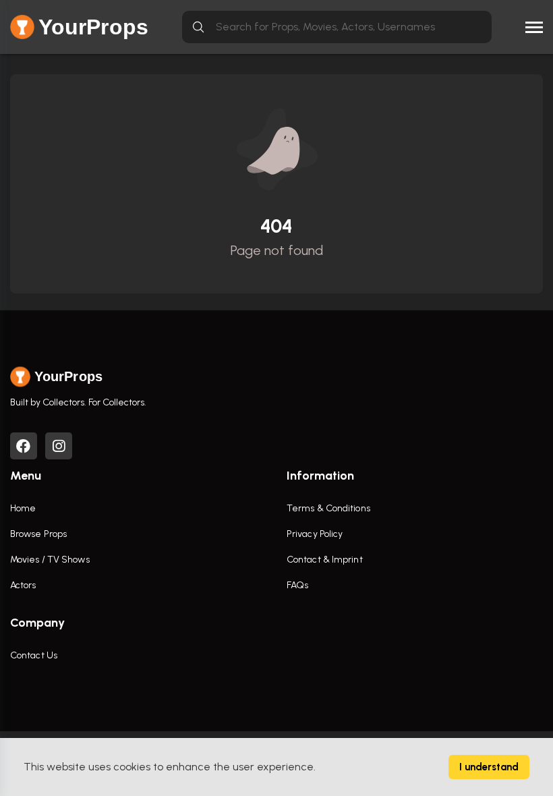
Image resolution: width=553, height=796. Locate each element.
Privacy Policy (315, 534)
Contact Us (33, 655)
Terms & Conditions (328, 508)
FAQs (297, 585)
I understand (489, 767)
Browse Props (38, 534)
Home (23, 508)
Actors (23, 585)
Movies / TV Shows (50, 559)
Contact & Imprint (325, 559)
